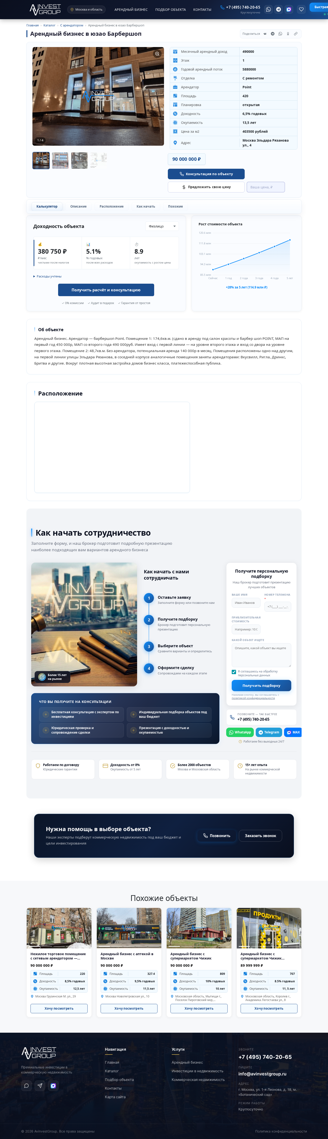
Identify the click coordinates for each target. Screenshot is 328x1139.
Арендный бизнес (187, 1062)
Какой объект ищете (248, 640)
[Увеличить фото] (157, 53)
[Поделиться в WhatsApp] (280, 33)
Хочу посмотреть (59, 1008)
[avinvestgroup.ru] (45, 9)
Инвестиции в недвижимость (197, 1071)
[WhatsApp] (268, 9)
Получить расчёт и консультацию (106, 290)
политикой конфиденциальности (253, 698)
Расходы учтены (49, 276)
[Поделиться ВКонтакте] (264, 33)
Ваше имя (239, 594)
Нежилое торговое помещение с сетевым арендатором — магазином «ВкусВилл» (58, 956)
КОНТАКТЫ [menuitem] (202, 9)
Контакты (113, 1088)
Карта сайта (115, 1097)
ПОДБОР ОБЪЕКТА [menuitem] (170, 9)
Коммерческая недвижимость (198, 1079)
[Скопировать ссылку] (295, 33)
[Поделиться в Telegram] (272, 33)
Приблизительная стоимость (246, 619)
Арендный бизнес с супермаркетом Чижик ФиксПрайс (261, 956)
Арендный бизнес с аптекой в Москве (127, 956)
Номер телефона (277, 596)
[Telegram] (278, 9)
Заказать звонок (260, 835)
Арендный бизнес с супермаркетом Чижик (191, 956)
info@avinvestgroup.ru (262, 1073)
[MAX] (289, 9)
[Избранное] (301, 9)
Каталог (112, 1071)
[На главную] (39, 1053)
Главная (112, 1062)
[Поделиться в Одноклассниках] (288, 33)
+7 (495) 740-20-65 (265, 1057)
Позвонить (220, 835)
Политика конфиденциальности (281, 1131)
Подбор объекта (119, 1079)
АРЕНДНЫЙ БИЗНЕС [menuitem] (131, 9)
